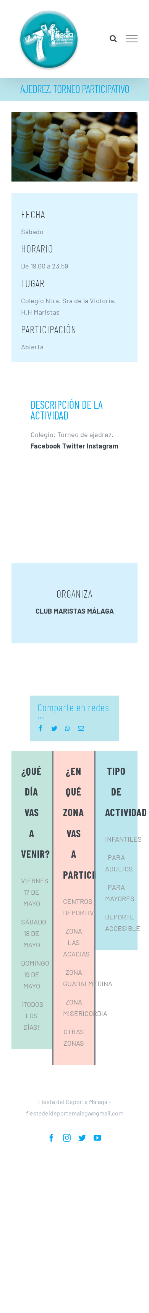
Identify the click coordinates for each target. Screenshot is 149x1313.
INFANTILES (123, 848)
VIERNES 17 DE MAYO (35, 901)
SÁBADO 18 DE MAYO (33, 942)
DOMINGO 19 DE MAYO (35, 983)
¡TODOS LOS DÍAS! (32, 1024)
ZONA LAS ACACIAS (76, 951)
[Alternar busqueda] (113, 43)
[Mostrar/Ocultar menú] (132, 43)
